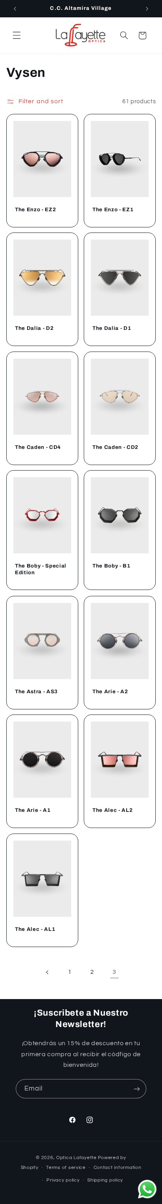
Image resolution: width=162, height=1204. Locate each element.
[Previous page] (48, 972)
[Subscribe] (137, 1088)
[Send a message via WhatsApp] (147, 1189)
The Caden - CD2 (115, 447)
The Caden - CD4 (38, 447)
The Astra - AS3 (36, 691)
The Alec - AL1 (35, 929)
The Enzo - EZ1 (112, 209)
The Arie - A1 (33, 810)
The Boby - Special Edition (40, 569)
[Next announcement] (147, 8)
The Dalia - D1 (111, 328)
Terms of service (66, 1167)
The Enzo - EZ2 (35, 209)
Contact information (118, 1167)
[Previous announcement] (15, 8)
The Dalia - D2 (34, 328)
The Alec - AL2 (112, 810)
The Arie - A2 (110, 691)
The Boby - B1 (111, 566)
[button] (16, 35)
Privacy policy (62, 1180)
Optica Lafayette (76, 1158)
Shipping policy (105, 1180)
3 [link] (114, 972)
